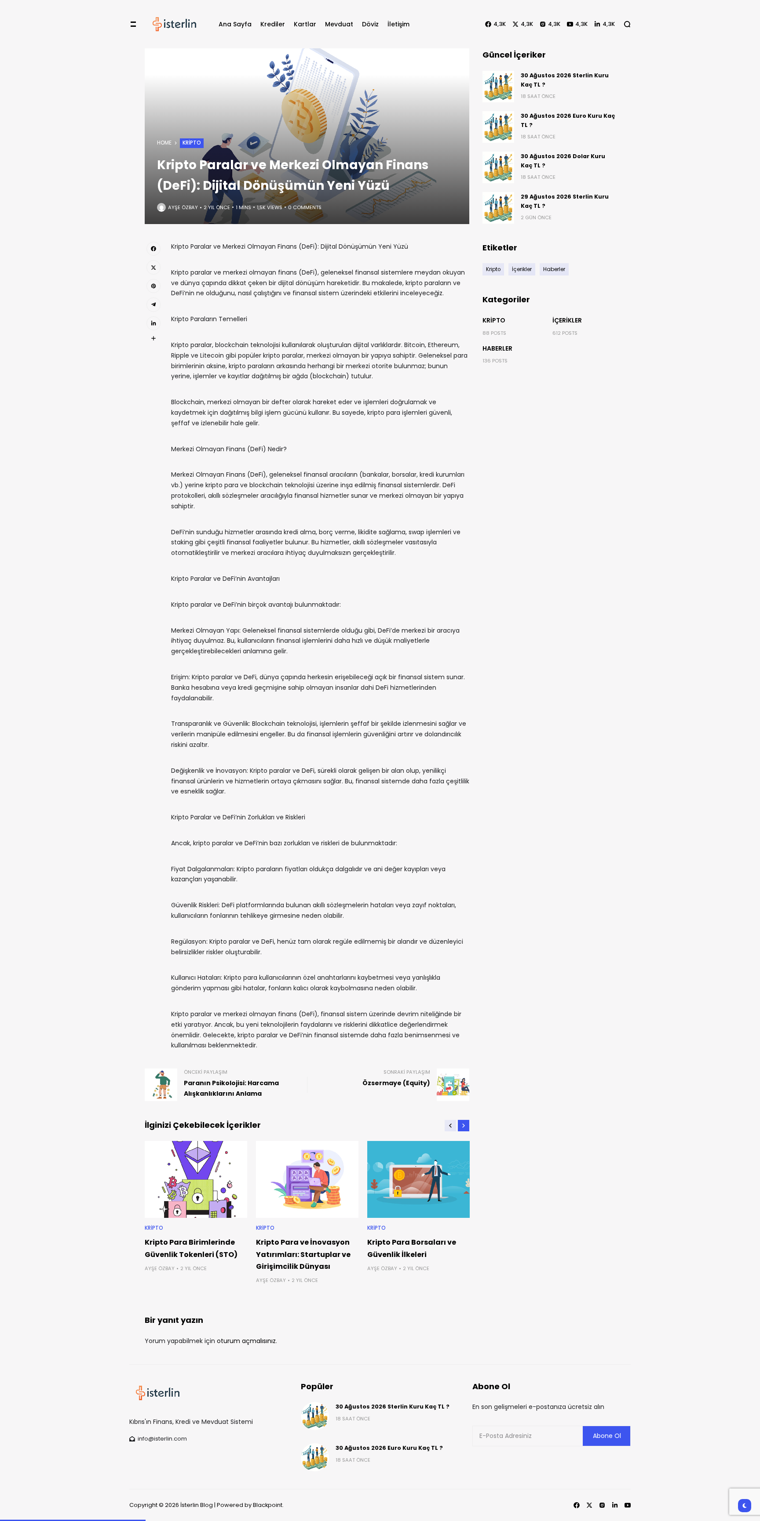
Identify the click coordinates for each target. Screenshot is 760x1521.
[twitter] (153, 267)
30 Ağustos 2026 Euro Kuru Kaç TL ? (389, 1448)
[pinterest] (153, 286)
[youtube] (628, 1505)
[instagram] (602, 1505)
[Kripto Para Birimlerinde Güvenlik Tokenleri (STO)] (196, 1179)
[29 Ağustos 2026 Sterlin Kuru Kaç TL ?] (498, 208)
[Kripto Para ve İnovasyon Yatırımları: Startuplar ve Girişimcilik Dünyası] (307, 1179)
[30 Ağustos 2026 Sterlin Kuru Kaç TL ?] (498, 86)
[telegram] (153, 304)
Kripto (192, 142)
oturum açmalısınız (246, 1340)
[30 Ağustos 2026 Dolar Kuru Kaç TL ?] (498, 167)
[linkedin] (153, 323)
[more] (153, 338)
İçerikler (567, 320)
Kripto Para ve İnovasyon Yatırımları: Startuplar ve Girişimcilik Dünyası (303, 1254)
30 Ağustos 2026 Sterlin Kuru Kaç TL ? (392, 1406)
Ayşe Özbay (183, 207)
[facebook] (153, 249)
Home (164, 142)
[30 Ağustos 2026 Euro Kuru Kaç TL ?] (498, 127)
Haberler (497, 348)
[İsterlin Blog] (174, 24)
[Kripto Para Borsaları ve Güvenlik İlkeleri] (418, 1179)
